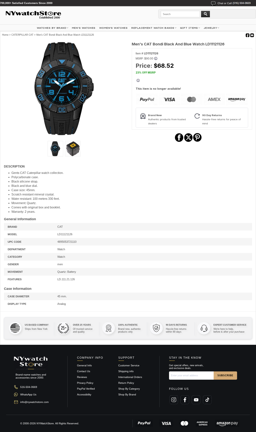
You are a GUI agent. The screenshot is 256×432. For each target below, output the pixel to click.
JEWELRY (210, 27)
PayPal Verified (86, 388)
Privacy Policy (85, 382)
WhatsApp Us (28, 394)
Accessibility (84, 394)
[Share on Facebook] (179, 141)
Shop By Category (129, 388)
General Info (84, 365)
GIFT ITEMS (189, 27)
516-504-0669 (28, 386)
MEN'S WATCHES (84, 27)
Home (5, 34)
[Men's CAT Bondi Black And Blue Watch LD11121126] (64, 134)
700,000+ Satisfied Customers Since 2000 (26, 3)
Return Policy (126, 382)
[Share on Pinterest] (197, 141)
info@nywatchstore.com (34, 401)
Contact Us (83, 371)
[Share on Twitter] (188, 141)
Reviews (82, 377)
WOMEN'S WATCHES (113, 27)
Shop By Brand (127, 394)
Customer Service (128, 365)
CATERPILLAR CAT (22, 34)
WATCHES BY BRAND (51, 27)
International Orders (130, 377)
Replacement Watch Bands (152, 27)
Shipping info (126, 371)
